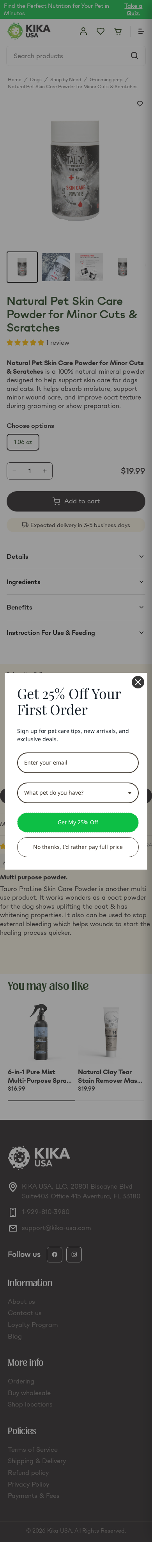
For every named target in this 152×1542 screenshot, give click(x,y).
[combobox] (78, 793)
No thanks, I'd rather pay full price (78, 846)
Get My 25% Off (78, 822)
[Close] (138, 682)
